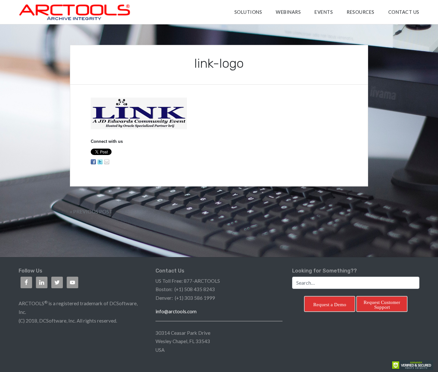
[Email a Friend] (106, 161)
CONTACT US (403, 12)
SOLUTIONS (248, 12)
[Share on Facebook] (93, 161)
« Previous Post (91, 211)
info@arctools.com (176, 311)
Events (324, 12)
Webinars (288, 12)
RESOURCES (361, 12)
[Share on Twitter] (100, 161)
